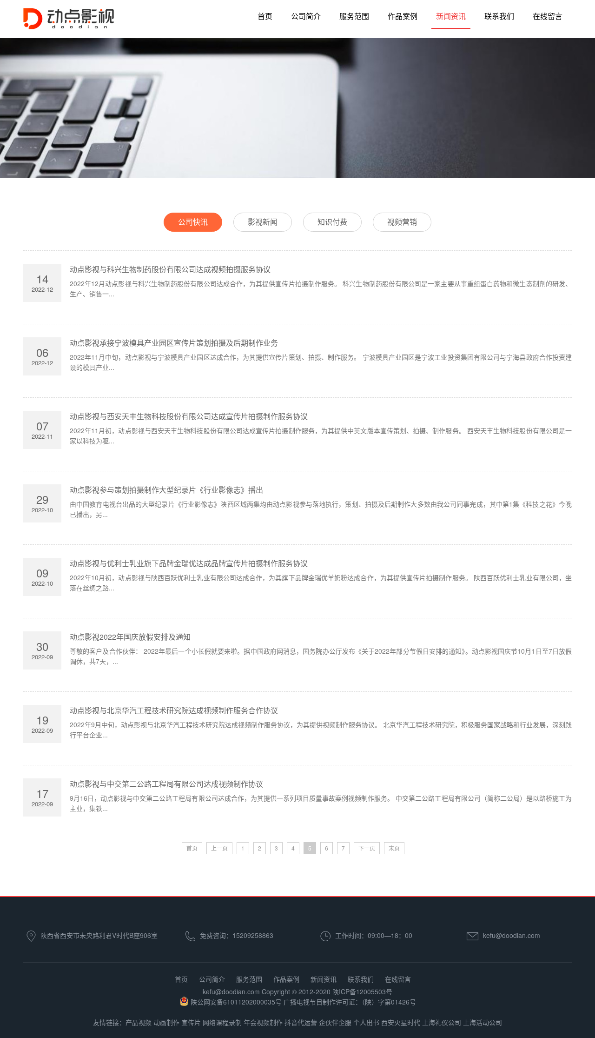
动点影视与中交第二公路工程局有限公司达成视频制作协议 (166, 783)
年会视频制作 (263, 1022)
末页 (394, 848)
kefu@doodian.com (511, 935)
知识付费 (332, 221)
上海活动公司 (482, 1022)
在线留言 (547, 16)
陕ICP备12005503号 (362, 991)
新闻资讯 (451, 16)
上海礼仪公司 (441, 1022)
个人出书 (366, 1022)
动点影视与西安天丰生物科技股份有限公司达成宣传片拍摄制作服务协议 (189, 416)
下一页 (366, 848)
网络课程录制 (222, 1022)
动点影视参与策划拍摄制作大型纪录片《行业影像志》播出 (166, 489)
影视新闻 (263, 221)
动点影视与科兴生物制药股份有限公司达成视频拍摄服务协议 (170, 269)
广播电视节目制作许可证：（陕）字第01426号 (350, 1002)
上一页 (219, 848)
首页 (265, 16)
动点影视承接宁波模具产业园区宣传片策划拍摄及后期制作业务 (174, 342)
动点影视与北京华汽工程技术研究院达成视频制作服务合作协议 (174, 710)
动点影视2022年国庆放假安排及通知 (130, 636)
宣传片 (191, 1022)
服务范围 (354, 16)
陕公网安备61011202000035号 (236, 1002)
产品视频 (139, 1022)
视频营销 (402, 221)
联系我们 (499, 16)
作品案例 (402, 16)
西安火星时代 (400, 1022)
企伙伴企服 (335, 1022)
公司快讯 (193, 221)
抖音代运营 (300, 1022)
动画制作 (166, 1022)
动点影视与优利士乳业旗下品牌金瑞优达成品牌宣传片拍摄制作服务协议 (189, 563)
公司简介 (306, 16)
